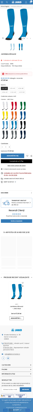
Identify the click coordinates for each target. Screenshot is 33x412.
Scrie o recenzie (16, 221)
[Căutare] (7, 2)
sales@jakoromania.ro (12, 354)
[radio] (4, 88)
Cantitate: (4, 144)
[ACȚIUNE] (30, 156)
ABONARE (25, 389)
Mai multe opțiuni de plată (17, 166)
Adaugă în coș (12, 156)
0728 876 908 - (8, 343)
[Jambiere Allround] (16, 291)
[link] (16, 203)
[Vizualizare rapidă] (22, 286)
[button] (27, 38)
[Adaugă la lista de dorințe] (27, 156)
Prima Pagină (5, 6)
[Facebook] (3, 358)
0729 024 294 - (8, 348)
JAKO (16, 304)
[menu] (2, 2)
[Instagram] (8, 358)
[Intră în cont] (26, 2)
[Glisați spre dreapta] (30, 203)
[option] (16, 24)
